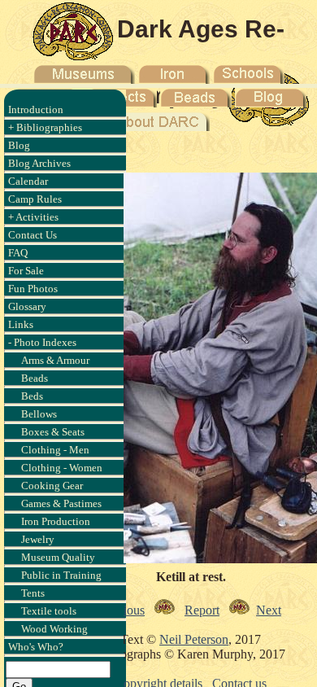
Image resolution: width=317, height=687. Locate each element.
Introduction (35, 109)
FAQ (18, 253)
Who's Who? (35, 647)
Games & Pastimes (61, 503)
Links (20, 324)
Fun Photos (33, 288)
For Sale (26, 271)
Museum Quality (58, 557)
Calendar (28, 181)
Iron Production (55, 521)
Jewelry (37, 539)
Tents (33, 593)
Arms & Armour (55, 360)
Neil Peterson (193, 639)
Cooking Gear (52, 485)
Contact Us (32, 235)
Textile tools (48, 611)
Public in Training (61, 575)
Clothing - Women (61, 468)
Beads (34, 378)
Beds (32, 396)
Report (202, 610)
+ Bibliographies (45, 127)
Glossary (27, 306)
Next (268, 610)
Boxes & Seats (53, 432)
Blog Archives (39, 163)
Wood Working (54, 629)
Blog (19, 145)
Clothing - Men (55, 450)
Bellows (39, 414)
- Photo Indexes (42, 342)
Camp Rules (35, 199)
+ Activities (33, 217)
